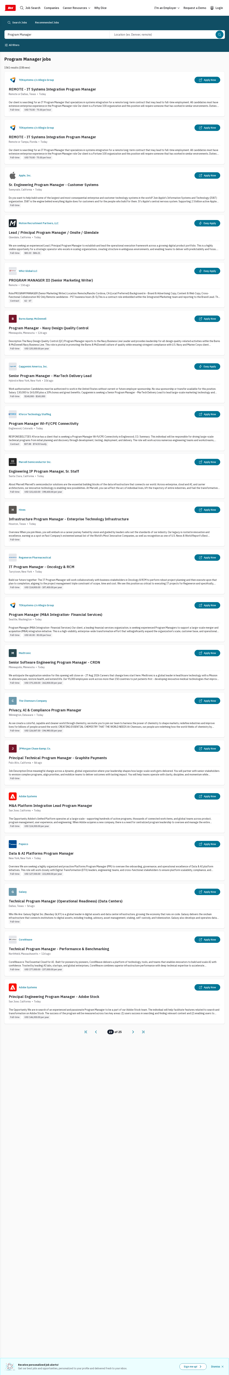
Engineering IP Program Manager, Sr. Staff (44, 471)
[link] (85, 1031)
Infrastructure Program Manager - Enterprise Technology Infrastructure (69, 519)
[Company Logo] (13, 80)
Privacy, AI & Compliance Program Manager (45, 710)
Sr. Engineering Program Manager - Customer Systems (53, 184)
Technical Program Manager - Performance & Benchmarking (59, 948)
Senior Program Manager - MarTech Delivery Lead (50, 375)
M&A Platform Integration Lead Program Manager (50, 805)
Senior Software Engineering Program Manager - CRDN (54, 662)
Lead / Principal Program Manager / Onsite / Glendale (54, 232)
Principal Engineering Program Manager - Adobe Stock (54, 996)
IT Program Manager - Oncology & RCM (41, 566)
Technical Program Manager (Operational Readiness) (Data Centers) (66, 901)
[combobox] (53, 34)
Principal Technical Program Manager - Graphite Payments (58, 757)
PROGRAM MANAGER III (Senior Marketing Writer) (51, 280)
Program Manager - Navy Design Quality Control (49, 328)
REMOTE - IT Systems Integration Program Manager (52, 89)
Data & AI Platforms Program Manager (41, 853)
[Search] (219, 34)
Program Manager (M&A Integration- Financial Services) (55, 614)
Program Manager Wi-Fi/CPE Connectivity (43, 423)
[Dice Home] (10, 8)
